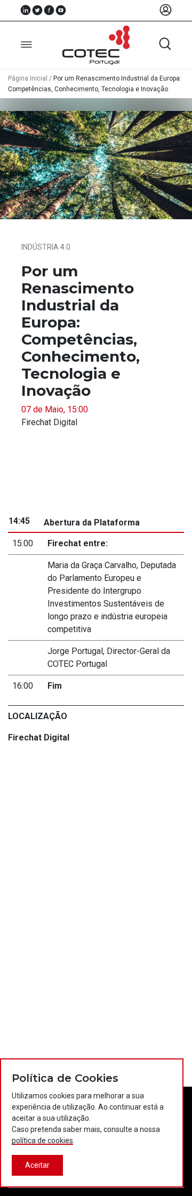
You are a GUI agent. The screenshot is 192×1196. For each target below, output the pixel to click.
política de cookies (42, 1140)
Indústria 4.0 (45, 247)
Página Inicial (27, 78)
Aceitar (37, 1165)
